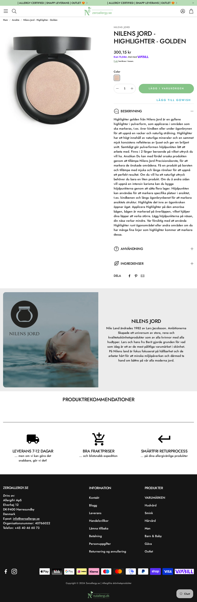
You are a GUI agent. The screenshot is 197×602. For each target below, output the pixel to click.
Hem (5, 20)
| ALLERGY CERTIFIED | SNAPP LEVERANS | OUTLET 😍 (46, 3)
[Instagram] (14, 571)
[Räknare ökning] (132, 88)
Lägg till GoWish (174, 100)
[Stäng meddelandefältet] (193, 3)
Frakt (116, 61)
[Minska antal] (117, 88)
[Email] (142, 276)
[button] (5, 11)
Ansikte (15, 20)
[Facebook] (129, 276)
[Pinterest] (136, 276)
